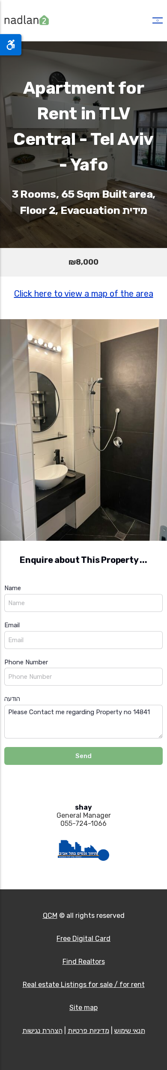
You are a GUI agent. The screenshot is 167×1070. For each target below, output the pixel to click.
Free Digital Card (83, 938)
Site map (83, 1008)
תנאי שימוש (129, 1031)
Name (12, 588)
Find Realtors (84, 962)
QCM (50, 915)
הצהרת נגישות (42, 1031)
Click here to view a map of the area (83, 293)
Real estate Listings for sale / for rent (84, 985)
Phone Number (26, 662)
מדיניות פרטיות (88, 1031)
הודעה (12, 699)
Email (12, 625)
